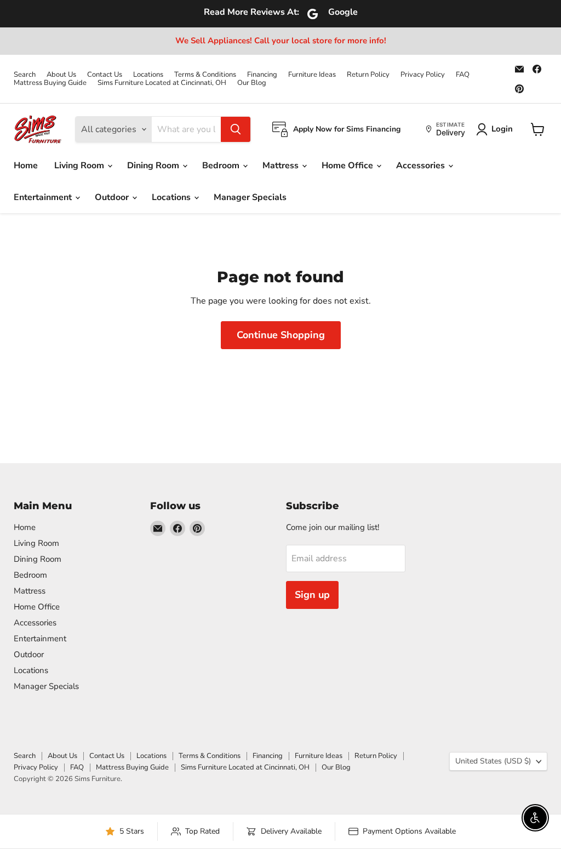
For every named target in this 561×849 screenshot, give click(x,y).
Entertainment (44, 197)
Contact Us (104, 75)
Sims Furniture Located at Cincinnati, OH (162, 83)
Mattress (281, 165)
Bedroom (222, 165)
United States (493, 761)
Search (25, 75)
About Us (61, 75)
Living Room (80, 165)
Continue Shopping (281, 334)
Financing (262, 75)
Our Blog (251, 83)
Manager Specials (250, 197)
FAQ (463, 75)
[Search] (235, 129)
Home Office (348, 165)
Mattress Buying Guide (50, 83)
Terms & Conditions (205, 75)
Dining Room (154, 165)
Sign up (312, 594)
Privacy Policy (422, 75)
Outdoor (113, 197)
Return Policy (368, 75)
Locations (148, 75)
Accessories (421, 165)
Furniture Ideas (312, 75)
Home (26, 165)
